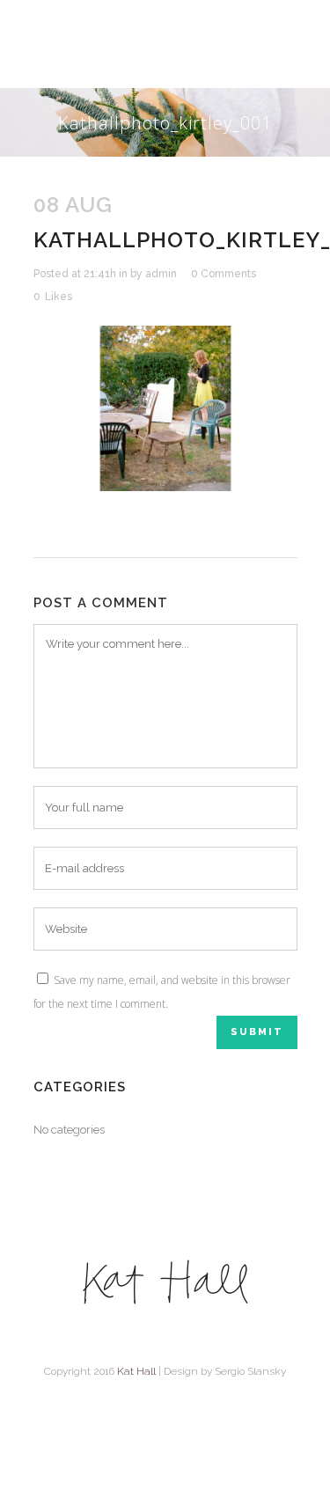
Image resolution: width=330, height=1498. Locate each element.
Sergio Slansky (250, 1371)
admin (161, 274)
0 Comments (223, 274)
